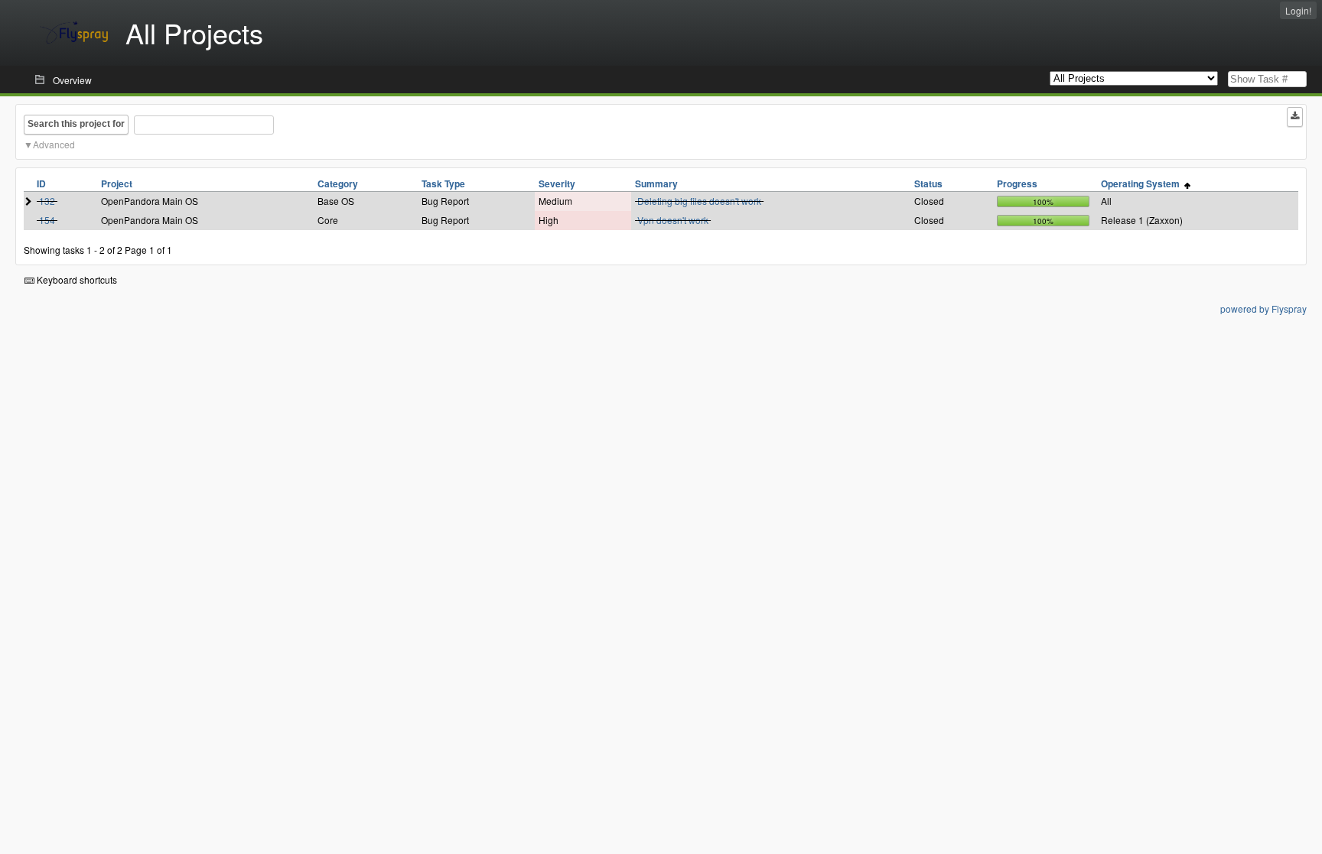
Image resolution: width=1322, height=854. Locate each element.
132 (47, 200)
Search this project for (76, 124)
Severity (557, 183)
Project (116, 183)
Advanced (54, 144)
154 (47, 219)
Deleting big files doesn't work (699, 200)
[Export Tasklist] (1295, 117)
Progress (1017, 183)
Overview (72, 79)
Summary (656, 183)
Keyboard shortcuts (75, 279)
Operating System (1142, 183)
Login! (1298, 10)
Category (337, 183)
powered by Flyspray (1263, 308)
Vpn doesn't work (672, 219)
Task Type (443, 183)
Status (928, 183)
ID (41, 183)
